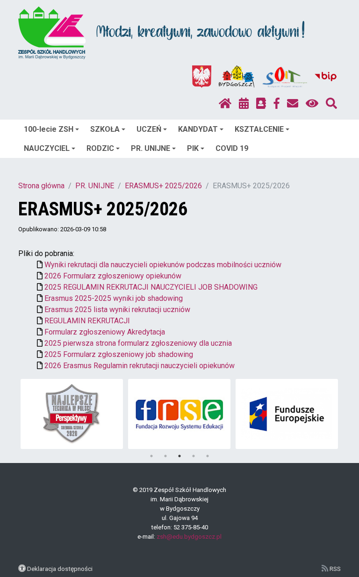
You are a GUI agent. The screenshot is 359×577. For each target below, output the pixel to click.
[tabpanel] (72, 414)
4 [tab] (193, 456)
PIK (193, 148)
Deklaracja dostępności (60, 568)
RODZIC (100, 148)
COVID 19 (231, 148)
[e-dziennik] (261, 104)
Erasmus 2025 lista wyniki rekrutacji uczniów (117, 309)
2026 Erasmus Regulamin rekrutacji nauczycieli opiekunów (139, 365)
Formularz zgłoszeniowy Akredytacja (104, 332)
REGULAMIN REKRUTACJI (87, 320)
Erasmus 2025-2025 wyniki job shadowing (113, 298)
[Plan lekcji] (243, 104)
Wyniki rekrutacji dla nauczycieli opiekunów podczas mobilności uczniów (162, 264)
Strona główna (41, 185)
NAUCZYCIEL (47, 148)
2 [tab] (165, 456)
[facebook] (277, 104)
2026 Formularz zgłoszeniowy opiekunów (112, 275)
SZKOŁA (105, 129)
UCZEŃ (148, 129)
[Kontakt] (292, 104)
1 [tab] (151, 456)
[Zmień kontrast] (312, 104)
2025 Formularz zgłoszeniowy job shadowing (118, 354)
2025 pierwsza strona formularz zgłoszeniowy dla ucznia (138, 343)
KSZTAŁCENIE (259, 129)
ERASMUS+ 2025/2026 (163, 185)
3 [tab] (179, 456)
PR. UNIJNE (150, 148)
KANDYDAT (198, 129)
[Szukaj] (331, 104)
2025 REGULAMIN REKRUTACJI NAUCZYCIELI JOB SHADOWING (151, 287)
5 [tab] (207, 456)
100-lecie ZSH (48, 129)
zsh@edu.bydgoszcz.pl (189, 536)
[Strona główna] (225, 104)
